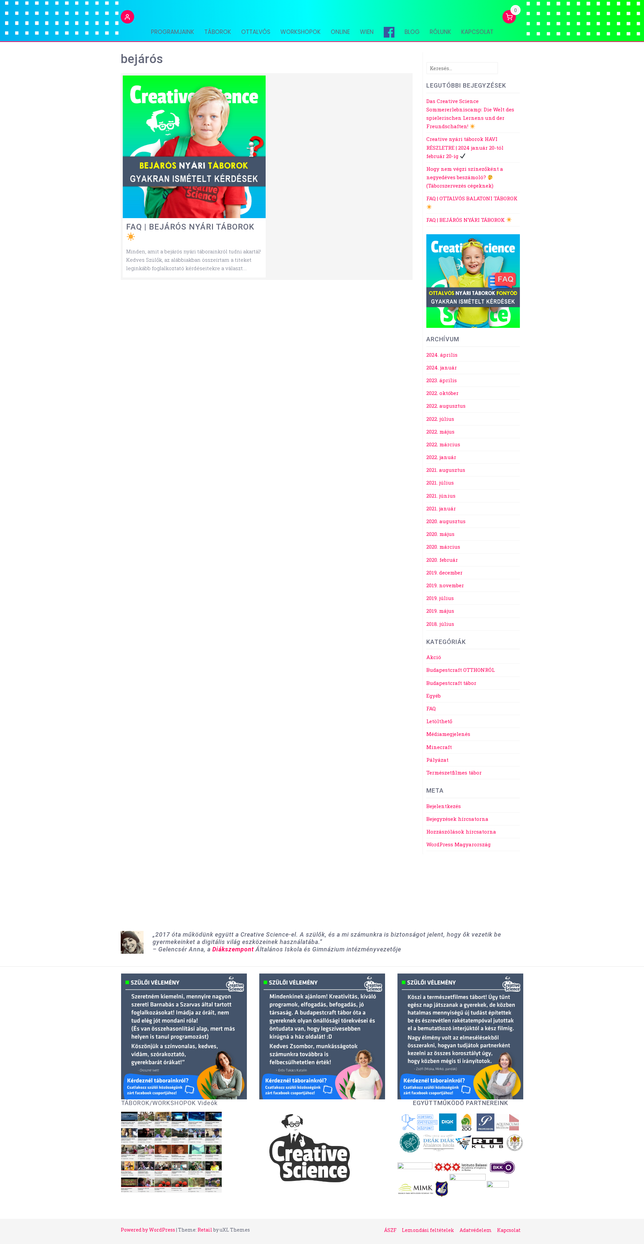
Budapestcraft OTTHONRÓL (460, 669)
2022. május (440, 431)
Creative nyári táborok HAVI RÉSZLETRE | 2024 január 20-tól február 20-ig (464, 147)
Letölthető (439, 721)
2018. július (440, 623)
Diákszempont (233, 949)
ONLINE (340, 32)
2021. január (441, 508)
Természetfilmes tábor (454, 772)
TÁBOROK (217, 32)
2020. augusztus (446, 521)
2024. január (441, 367)
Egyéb (433, 695)
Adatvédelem (476, 1230)
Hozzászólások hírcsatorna (461, 831)
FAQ (431, 708)
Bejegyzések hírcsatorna (457, 818)
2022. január (441, 457)
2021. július (440, 482)
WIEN (367, 32)
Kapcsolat (477, 32)
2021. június (440, 495)
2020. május (440, 534)
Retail (205, 1230)
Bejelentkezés (443, 806)
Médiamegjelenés (448, 734)
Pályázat (437, 759)
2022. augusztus (446, 405)
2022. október (442, 393)
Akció (433, 657)
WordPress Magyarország (458, 844)
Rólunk (440, 32)
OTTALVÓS (255, 32)
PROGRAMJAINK (172, 32)
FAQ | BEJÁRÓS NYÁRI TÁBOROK (466, 219)
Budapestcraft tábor (451, 683)
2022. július (440, 418)
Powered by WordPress (148, 1230)
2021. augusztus (445, 469)
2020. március (443, 546)
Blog (412, 32)
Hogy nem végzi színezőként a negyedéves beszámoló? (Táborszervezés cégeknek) (464, 177)
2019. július (440, 598)
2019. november (445, 585)
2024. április (442, 354)
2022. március (443, 444)
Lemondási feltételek (428, 1230)
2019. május (440, 610)
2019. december (444, 572)
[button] (127, 17)
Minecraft (439, 747)
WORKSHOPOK (300, 32)
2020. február (442, 559)
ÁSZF (390, 1230)
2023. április (441, 380)
